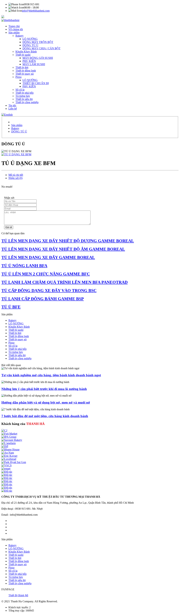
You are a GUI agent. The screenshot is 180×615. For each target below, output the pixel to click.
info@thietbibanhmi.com (36, 10)
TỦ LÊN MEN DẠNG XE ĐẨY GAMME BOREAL (48, 257)
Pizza (18, 76)
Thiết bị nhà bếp (24, 92)
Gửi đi (8, 227)
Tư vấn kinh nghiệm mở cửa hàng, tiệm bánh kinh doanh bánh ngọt (51, 375)
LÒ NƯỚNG (30, 38)
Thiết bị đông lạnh (25, 70)
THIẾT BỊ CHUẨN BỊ (35, 83)
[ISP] (4, 446)
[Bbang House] (10, 449)
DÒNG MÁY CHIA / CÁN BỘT (41, 48)
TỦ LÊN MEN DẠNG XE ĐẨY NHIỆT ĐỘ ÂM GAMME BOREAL (63, 249)
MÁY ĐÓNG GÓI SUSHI (37, 57)
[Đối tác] (6, 471)
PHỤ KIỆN (29, 61)
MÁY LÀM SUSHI (33, 64)
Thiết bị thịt (21, 67)
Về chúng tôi (15, 29)
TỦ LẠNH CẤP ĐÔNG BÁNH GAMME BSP (42, 298)
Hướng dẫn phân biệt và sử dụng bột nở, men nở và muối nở (45, 402)
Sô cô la (19, 89)
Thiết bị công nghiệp (26, 102)
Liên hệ (12, 108)
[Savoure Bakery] (11, 439)
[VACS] (6, 465)
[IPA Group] (8, 436)
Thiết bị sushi (22, 54)
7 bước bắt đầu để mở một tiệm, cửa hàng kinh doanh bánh (44, 416)
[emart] (5, 468)
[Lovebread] (8, 459)
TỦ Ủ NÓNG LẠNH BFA (24, 265)
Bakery (19, 35)
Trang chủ (14, 26)
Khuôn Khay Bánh (26, 51)
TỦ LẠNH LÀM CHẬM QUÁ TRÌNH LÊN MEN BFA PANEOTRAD (64, 282)
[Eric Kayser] (9, 455)
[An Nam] (7, 452)
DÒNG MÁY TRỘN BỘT (37, 42)
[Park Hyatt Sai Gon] (13, 462)
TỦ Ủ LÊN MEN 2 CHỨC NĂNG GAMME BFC (45, 274)
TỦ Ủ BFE (11, 307)
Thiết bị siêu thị (24, 99)
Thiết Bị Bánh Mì (18, 595)
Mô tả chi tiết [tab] (15, 174)
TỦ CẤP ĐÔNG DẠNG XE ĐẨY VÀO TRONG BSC (49, 290)
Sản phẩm (14, 32)
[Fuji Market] (9, 433)
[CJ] (4, 430)
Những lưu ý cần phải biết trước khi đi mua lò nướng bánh (44, 389)
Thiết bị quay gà (24, 73)
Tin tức (12, 105)
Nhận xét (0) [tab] (15, 178)
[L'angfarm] (8, 443)
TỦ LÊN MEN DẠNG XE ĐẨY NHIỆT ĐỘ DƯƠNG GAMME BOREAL (67, 241)
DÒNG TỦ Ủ (30, 45)
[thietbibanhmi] (10, 20)
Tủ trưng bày (22, 95)
